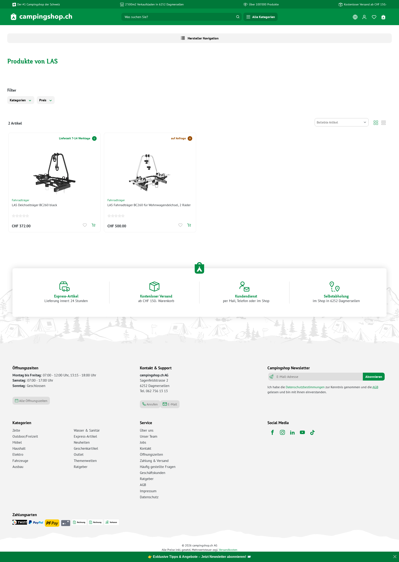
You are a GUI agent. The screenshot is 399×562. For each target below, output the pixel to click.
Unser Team (148, 436)
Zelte (16, 430)
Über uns (146, 430)
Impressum (148, 491)
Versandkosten (228, 550)
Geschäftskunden (152, 472)
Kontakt (145, 448)
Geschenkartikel (86, 448)
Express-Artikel (85, 436)
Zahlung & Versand (154, 460)
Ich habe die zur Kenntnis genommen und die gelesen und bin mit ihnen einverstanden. (322, 389)
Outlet (79, 454)
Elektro (17, 454)
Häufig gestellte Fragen (157, 466)
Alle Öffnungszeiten (32, 401)
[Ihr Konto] (364, 17)
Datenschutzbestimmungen (305, 387)
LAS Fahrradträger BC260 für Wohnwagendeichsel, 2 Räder (149, 205)
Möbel (17, 442)
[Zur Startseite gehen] (41, 16)
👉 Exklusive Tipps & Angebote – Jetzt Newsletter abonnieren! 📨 (199, 556)
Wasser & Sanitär (87, 430)
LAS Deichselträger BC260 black (34, 205)
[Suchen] (238, 17)
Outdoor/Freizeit (25, 436)
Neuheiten (82, 442)
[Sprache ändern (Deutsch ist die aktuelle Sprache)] (355, 17)
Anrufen (152, 404)
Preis (43, 100)
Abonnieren (373, 377)
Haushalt (19, 448)
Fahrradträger (20, 200)
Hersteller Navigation (203, 38)
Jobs (143, 442)
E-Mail (172, 404)
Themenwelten (85, 460)
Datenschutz (149, 497)
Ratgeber (80, 466)
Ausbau (17, 466)
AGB (375, 387)
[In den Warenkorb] (93, 225)
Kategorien (18, 100)
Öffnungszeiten (151, 454)
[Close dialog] (395, 556)
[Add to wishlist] (85, 225)
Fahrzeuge (20, 460)
